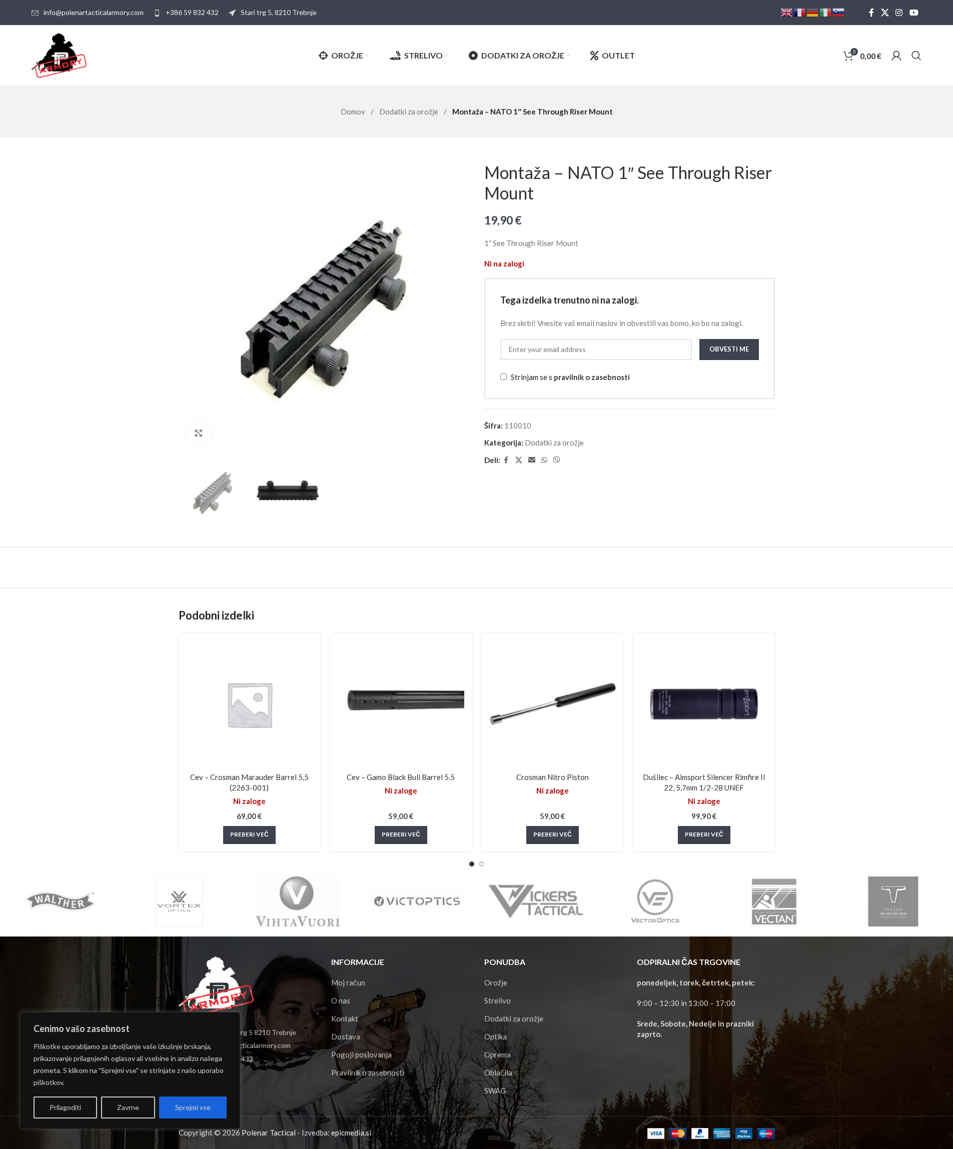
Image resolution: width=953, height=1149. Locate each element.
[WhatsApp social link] (544, 460)
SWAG (495, 1090)
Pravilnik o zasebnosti (367, 1072)
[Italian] (825, 12)
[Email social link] (531, 460)
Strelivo (497, 1000)
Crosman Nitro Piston (552, 777)
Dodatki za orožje (409, 111)
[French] (799, 12)
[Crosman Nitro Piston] (552, 704)
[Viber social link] (556, 460)
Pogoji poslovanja (361, 1054)
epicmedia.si (351, 1132)
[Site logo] (59, 54)
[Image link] (216, 985)
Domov (354, 111)
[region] (130, 1070)
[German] (812, 12)
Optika (495, 1036)
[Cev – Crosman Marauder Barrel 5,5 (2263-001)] (249, 704)
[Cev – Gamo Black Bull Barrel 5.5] (401, 704)
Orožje (495, 982)
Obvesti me (729, 349)
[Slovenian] (838, 12)
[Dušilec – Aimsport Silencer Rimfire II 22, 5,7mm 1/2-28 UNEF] (704, 704)
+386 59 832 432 (192, 12)
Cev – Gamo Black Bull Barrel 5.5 (401, 777)
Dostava (345, 1036)
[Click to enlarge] (198, 433)
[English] (786, 12)
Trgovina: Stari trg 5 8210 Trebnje (243, 1032)
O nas (340, 1000)
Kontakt (344, 1018)
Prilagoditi (65, 1107)
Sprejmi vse (193, 1107)
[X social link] (884, 12)
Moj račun (348, 982)
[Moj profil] (896, 56)
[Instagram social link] (899, 12)
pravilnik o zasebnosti (592, 377)
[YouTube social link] (913, 12)
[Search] (916, 56)
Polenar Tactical (269, 1132)
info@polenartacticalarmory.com (94, 12)
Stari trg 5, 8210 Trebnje (279, 12)
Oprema (497, 1054)
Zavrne (128, 1107)
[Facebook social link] (871, 12)
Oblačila (498, 1072)
